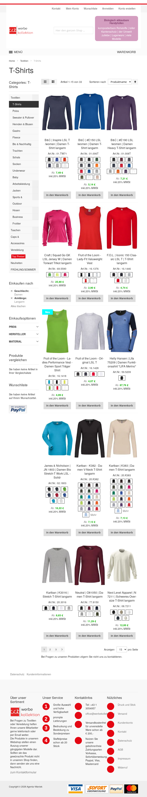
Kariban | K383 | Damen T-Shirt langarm (122, 467)
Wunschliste (90, 8)
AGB (120, 749)
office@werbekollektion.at (100, 713)
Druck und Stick (127, 704)
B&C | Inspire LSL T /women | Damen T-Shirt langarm (57, 144)
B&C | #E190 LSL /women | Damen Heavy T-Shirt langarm (122, 144)
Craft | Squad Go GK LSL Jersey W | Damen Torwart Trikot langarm (57, 259)
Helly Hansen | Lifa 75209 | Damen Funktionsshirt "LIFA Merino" (121, 362)
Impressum (124, 758)
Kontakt (122, 731)
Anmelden (108, 8)
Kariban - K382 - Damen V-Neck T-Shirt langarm (90, 469)
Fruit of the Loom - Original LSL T (89, 360)
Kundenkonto (125, 722)
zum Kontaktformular (23, 772)
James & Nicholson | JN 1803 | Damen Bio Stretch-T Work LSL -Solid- (57, 471)
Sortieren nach (97, 82)
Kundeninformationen (39, 674)
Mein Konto (72, 8)
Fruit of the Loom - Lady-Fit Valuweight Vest (89, 259)
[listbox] (57, 163)
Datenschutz (17, 674)
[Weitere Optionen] (18, 407)
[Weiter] (62, 649)
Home (12, 60)
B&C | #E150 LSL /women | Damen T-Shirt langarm (89, 144)
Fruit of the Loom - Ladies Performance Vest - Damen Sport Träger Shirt (57, 364)
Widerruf (122, 767)
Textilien (24, 60)
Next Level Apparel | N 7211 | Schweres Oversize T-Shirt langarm (121, 596)
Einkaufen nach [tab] (21, 283)
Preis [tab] (12, 326)
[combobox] (73, 30)
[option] (49, 159)
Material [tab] (15, 341)
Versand (122, 713)
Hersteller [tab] (17, 334)
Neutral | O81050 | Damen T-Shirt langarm (89, 594)
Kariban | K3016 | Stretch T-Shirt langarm (57, 594)
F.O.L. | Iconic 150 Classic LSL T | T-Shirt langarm (122, 259)
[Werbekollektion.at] (29, 30)
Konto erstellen (127, 8)
